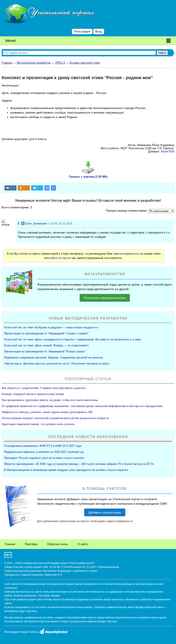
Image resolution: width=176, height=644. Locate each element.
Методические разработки (34, 62)
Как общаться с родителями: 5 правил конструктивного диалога (43, 388)
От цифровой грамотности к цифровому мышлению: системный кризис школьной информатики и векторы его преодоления (82, 406)
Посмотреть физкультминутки (105, 298)
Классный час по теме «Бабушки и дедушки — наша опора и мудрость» (51, 327)
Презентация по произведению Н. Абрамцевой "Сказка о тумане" (46, 333)
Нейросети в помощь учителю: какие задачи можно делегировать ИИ (47, 412)
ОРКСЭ (60, 62)
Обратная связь (57, 544)
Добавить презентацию (104, 512)
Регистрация (82, 31)
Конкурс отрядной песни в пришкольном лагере (33, 394)
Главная (7, 62)
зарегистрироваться (126, 253)
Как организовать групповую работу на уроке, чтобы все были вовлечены (50, 400)
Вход (98, 31)
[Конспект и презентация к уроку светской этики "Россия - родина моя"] (53, 188)
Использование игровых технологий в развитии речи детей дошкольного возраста (55, 418)
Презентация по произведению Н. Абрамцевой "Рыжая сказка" (44, 351)
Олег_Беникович (36, 223)
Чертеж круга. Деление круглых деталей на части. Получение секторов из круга (56, 363)
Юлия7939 (167, 151)
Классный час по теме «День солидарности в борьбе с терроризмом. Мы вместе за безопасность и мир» (72, 339)
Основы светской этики (84, 62)
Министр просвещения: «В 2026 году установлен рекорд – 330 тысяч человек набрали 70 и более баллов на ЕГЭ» (79, 464)
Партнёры (31, 544)
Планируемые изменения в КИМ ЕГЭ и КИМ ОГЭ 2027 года (42, 445)
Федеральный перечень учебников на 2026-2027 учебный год (44, 451)
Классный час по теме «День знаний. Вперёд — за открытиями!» (46, 345)
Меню (10, 40)
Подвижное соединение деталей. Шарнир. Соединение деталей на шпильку (53, 357)
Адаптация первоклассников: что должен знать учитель (38, 424)
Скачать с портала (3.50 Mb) (88, 176)
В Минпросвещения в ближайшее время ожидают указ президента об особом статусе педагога (66, 470)
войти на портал (60, 258)
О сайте (82, 544)
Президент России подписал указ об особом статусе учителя (44, 458)
